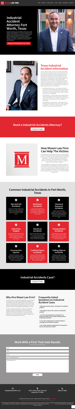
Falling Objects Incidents (58, 251)
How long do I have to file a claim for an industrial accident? (52, 311)
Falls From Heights (16, 230)
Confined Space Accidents (37, 251)
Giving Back (65, 2)
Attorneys (44, 2)
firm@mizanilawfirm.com (12, 390)
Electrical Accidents (37, 230)
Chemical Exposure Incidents (59, 206)
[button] (54, 307)
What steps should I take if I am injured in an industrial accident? (53, 306)
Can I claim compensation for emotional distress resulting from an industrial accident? (52, 321)
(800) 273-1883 (62, 390)
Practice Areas (50, 2)
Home (39, 2)
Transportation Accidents (58, 230)
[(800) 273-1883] (62, 388)
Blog (56, 2)
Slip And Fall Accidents (16, 205)
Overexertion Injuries (16, 251)
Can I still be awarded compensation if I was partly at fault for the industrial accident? (53, 326)
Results (59, 2)
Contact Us (71, 2)
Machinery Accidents (37, 205)
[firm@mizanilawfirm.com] (12, 388)
